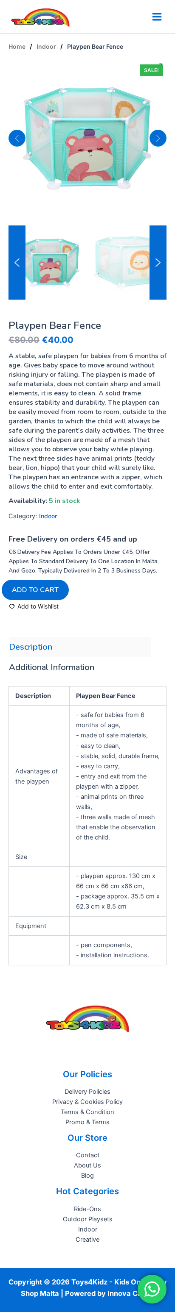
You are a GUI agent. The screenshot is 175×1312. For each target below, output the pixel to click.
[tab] (80, 647)
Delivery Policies (87, 1091)
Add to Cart (35, 590)
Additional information (51, 667)
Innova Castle (130, 1293)
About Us (87, 1165)
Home (16, 46)
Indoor (46, 46)
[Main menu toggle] (157, 16)
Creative (87, 1239)
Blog (87, 1175)
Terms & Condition (87, 1112)
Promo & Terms (87, 1122)
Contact (87, 1155)
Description (30, 647)
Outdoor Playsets (88, 1219)
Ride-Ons (87, 1209)
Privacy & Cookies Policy (87, 1102)
